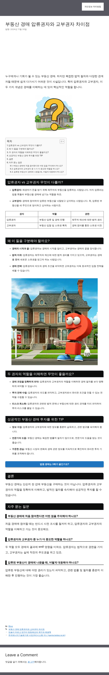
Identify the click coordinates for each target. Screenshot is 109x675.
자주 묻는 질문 (15, 162)
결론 (11, 159)
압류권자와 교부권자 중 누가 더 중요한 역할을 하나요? (36, 169)
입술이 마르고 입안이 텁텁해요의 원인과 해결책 (30, 632)
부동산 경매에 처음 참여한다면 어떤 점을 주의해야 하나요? (38, 166)
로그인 (31, 662)
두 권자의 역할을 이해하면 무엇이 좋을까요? (29, 152)
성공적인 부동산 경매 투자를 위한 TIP (26, 155)
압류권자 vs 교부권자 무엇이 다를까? (25, 145)
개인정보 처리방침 (93, 6)
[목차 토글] (61, 141)
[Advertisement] (54, 53)
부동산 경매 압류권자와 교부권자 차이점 (27, 629)
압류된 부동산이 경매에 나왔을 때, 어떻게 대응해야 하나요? (39, 172)
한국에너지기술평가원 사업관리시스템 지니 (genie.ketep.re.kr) (37, 635)
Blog (11, 626)
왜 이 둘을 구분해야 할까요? (21, 149)
